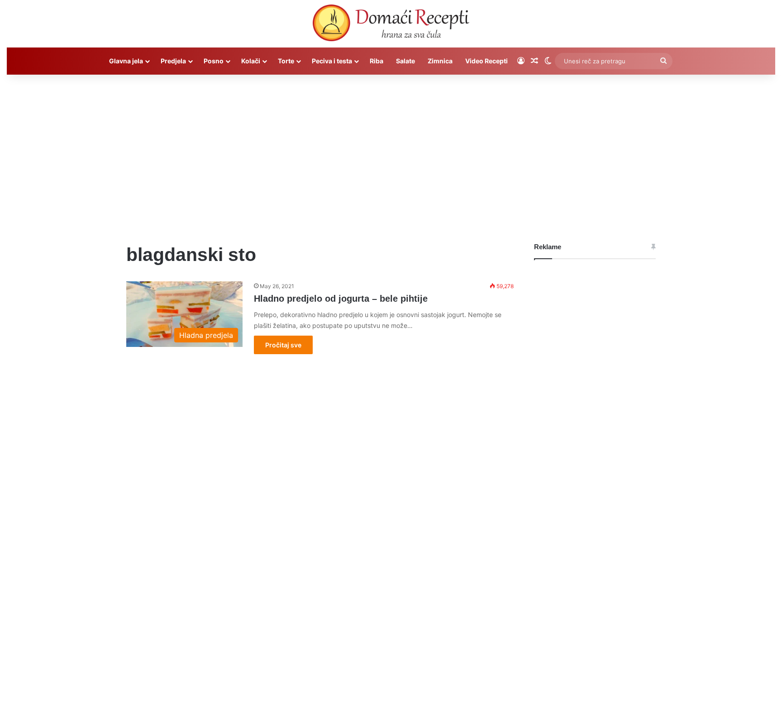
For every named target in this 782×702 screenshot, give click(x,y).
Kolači (250, 61)
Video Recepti (486, 61)
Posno (214, 61)
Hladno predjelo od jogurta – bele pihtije (341, 299)
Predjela (173, 61)
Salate (405, 61)
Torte (286, 61)
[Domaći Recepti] (391, 25)
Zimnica (440, 61)
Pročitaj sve (283, 345)
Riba (376, 61)
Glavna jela (126, 61)
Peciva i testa (332, 61)
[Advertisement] (391, 151)
